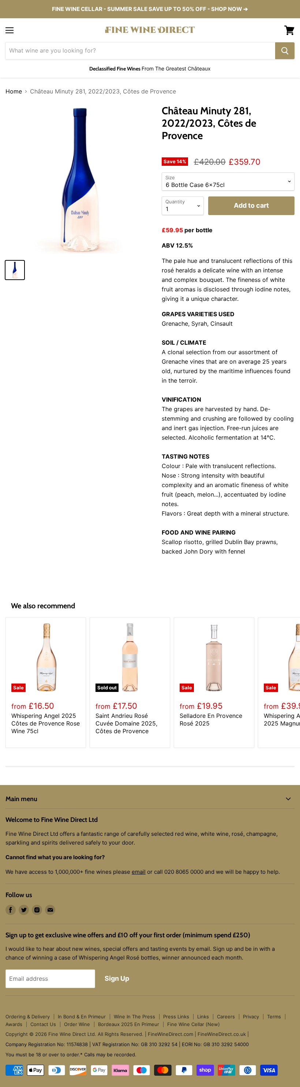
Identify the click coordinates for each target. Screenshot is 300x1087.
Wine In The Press (134, 1016)
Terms (274, 1016)
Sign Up (117, 978)
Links (203, 1016)
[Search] (285, 50)
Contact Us (43, 1024)
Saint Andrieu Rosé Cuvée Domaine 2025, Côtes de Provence (126, 723)
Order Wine (77, 1024)
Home (13, 91)
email (139, 871)
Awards (13, 1024)
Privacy (251, 1016)
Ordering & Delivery (27, 1016)
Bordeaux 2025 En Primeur (128, 1024)
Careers (226, 1016)
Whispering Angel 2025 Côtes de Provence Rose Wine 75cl (45, 723)
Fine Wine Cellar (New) (193, 1024)
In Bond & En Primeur (82, 1016)
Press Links (176, 1016)
